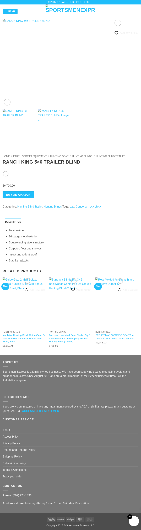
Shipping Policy (12, 456)
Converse (82, 206)
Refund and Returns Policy (19, 449)
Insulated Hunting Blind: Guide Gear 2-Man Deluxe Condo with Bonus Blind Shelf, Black (24, 338)
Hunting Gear (59, 156)
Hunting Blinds (82, 156)
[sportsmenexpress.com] (70, 11)
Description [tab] (13, 222)
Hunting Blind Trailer (111, 156)
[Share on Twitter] (13, 211)
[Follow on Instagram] (9, 388)
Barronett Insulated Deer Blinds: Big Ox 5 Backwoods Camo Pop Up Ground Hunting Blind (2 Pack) (70, 338)
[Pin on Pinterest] (21, 211)
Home (6, 156)
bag (72, 206)
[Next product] (5, 173)
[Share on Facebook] (9, 211)
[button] (92, 2)
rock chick (95, 206)
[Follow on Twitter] (13, 388)
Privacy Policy (11, 443)
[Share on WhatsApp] (4, 211)
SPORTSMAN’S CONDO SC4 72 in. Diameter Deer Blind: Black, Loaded (114, 337)
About (6, 430)
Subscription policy (14, 463)
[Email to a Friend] (17, 211)
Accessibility (10, 436)
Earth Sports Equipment (30, 156)
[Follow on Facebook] (4, 388)
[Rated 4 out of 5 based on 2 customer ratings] (70, 180)
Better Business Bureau (102, 376)
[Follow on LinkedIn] (17, 388)
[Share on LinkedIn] (25, 211)
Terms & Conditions (14, 469)
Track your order (12, 476)
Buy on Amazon (18, 194)
